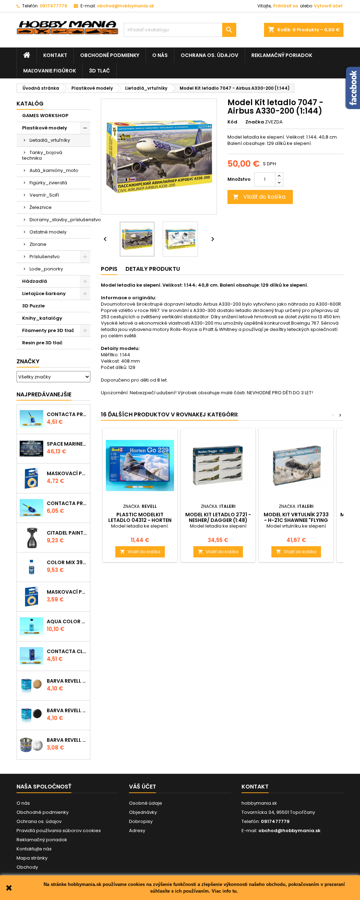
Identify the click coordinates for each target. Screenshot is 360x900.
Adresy (137, 830)
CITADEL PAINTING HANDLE (67, 533)
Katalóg (30, 104)
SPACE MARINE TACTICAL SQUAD (67, 444)
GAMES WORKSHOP (45, 115)
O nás (160, 55)
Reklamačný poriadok (281, 55)
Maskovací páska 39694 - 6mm (67, 592)
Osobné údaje (145, 803)
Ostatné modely (48, 232)
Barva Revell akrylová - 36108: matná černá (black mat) (67, 710)
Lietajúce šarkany (44, 293)
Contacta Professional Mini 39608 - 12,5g (67, 414)
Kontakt (55, 55)
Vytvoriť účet (328, 6)
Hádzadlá (34, 281)
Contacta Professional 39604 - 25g (67, 503)
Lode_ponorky (46, 269)
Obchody (27, 867)
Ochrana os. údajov (209, 55)
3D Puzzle (33, 305)
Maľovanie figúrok (49, 70)
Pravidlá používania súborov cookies (59, 830)
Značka (254, 122)
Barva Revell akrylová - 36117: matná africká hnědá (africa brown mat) (67, 681)
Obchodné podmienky (109, 55)
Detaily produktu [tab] (153, 269)
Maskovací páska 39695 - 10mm (67, 473)
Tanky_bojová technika (42, 155)
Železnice (41, 207)
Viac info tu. (225, 891)
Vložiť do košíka (259, 197)
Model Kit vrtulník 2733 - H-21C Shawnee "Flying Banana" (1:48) (296, 520)
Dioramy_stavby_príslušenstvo (60, 219)
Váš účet (142, 787)
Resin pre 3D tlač (42, 342)
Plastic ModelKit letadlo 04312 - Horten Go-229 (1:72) (140, 520)
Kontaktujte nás (34, 848)
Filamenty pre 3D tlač (48, 330)
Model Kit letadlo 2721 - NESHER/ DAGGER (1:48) (218, 517)
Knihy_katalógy (42, 318)
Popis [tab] (109, 269)
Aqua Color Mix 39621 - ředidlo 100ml (67, 621)
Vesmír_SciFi (44, 195)
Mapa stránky (32, 858)
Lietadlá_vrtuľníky (50, 140)
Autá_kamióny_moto (54, 170)
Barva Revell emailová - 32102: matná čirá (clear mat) (67, 740)
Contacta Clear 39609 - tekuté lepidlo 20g (67, 651)
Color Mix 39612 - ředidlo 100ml (67, 562)
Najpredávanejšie (44, 394)
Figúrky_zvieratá (48, 182)
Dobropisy (141, 821)
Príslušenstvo (45, 256)
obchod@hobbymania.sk (125, 6)
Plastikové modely (44, 128)
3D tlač (99, 70)
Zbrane (38, 244)
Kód (232, 122)
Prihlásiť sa (285, 6)
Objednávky (143, 812)
